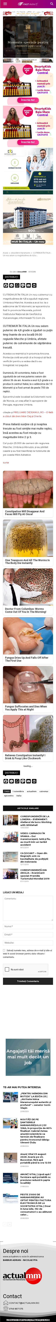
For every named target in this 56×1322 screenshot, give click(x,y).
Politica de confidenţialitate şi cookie (28, 1320)
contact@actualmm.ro (24, 1303)
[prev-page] (5, 1224)
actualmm (31, 791)
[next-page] (9, 1224)
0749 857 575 (16, 1308)
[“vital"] (28, 1057)
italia (18, 795)
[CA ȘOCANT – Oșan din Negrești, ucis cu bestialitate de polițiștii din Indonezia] (10, 857)
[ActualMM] (6, 272)
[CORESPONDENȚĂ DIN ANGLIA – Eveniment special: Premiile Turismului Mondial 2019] (10, 874)
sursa (6, 462)
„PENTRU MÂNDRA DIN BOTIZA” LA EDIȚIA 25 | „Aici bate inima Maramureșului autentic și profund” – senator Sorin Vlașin (35, 1100)
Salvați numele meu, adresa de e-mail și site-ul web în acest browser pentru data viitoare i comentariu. (27, 953)
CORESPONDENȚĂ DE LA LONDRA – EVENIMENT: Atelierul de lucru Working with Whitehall (36, 820)
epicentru (8, 795)
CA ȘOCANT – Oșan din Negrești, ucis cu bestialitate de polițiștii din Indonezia (34, 857)
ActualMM (22, 272)
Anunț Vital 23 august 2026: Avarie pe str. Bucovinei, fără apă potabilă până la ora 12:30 (35, 1158)
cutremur (43, 791)
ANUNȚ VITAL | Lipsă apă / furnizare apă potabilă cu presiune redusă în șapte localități (35, 1178)
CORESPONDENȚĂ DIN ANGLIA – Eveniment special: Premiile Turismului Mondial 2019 (34, 874)
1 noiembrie (18, 791)
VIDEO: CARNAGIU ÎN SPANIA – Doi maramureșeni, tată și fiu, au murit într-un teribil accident (35, 839)
